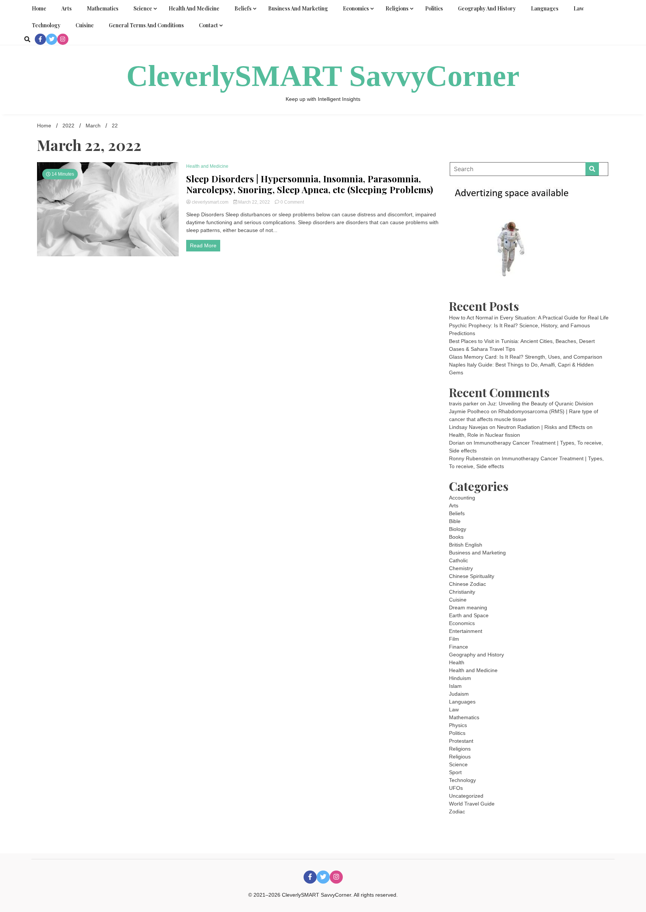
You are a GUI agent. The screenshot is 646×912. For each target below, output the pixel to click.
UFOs (456, 788)
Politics (434, 8)
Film (454, 639)
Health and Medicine (194, 8)
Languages (545, 8)
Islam (455, 686)
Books (456, 537)
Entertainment (465, 631)
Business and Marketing (298, 8)
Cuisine (85, 25)
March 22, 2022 (254, 202)
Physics (458, 725)
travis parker (464, 403)
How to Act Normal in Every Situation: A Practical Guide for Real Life (529, 318)
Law (578, 8)
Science (142, 8)
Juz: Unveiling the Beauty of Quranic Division (540, 403)
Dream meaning (468, 607)
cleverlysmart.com (210, 202)
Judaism (459, 694)
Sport (455, 772)
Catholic (458, 560)
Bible (455, 521)
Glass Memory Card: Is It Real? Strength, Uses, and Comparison (525, 357)
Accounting (462, 498)
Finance (458, 647)
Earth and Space (469, 615)
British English (465, 545)
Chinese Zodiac (467, 584)
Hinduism (460, 678)
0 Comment (292, 202)
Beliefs (243, 8)
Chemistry (461, 568)
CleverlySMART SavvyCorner (323, 75)
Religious (460, 757)
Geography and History (487, 8)
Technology (46, 25)
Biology (457, 529)
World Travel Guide (472, 804)
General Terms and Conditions (146, 25)
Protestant (461, 741)
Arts (66, 8)
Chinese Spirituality (471, 576)
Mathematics (103, 8)
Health (456, 662)
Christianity (462, 592)
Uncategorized (466, 796)
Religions (397, 8)
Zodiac (457, 811)
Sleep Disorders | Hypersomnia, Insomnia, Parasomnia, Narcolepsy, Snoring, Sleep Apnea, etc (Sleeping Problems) (309, 184)
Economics (356, 8)
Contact (208, 25)
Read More (203, 245)
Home (39, 8)
